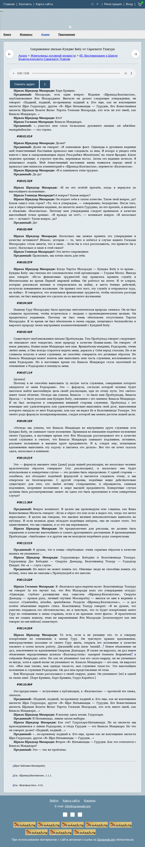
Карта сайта (44, 4)
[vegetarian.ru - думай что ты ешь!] (48, 825)
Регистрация (113, 4)
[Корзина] (137, 4)
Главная (9, 4)
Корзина (89, 800)
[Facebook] (72, 814)
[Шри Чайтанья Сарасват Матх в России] (60, 832)
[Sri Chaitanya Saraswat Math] (24, 825)
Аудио (45, 34)
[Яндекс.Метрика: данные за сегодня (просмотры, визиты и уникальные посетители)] (108, 832)
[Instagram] (80, 814)
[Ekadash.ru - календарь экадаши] (72, 825)
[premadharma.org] (84, 832)
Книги (7, 34)
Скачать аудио (24, 84)
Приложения (66, 34)
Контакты (25, 4)
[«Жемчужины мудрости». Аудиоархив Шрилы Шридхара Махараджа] (36, 832)
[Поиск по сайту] (92, 4)
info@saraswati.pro (78, 806)
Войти (54, 800)
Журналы (26, 34)
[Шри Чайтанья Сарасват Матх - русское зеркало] (96, 825)
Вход (129, 4)
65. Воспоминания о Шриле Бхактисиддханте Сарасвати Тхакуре (68, 57)
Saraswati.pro (106, 839)
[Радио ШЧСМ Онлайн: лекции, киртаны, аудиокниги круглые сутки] (120, 825)
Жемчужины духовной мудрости (53, 55)
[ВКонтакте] (65, 814)
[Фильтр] (97, 4)
